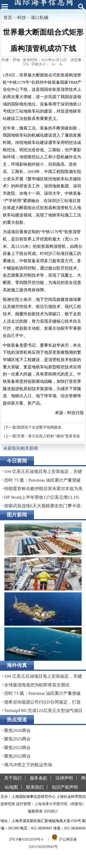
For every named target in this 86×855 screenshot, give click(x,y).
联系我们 (35, 787)
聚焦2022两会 (17, 756)
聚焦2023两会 (17, 747)
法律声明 (64, 778)
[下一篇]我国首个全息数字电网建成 (32, 427)
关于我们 (13, 778)
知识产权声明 (65, 787)
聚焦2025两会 (17, 738)
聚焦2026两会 (17, 730)
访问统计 (51, 811)
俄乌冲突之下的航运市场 (28, 764)
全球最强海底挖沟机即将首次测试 (36, 684)
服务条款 (38, 778)
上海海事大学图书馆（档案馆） (60, 804)
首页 (7, 17)
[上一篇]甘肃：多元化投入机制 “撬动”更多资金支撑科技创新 (41, 437)
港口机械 (39, 17)
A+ (53, 64)
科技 (21, 17)
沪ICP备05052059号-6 (26, 839)
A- (61, 64)
